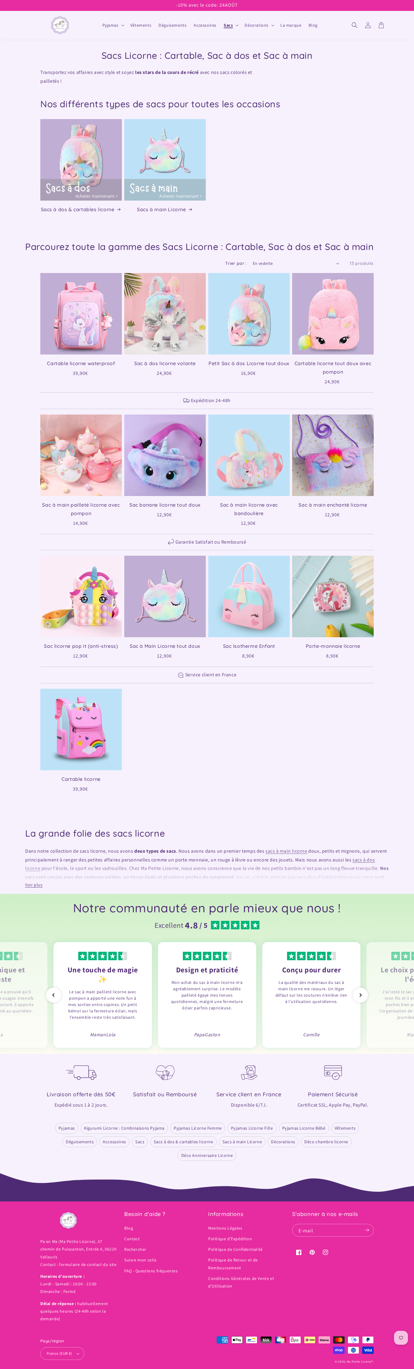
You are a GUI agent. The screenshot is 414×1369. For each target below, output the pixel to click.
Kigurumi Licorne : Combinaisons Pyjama (124, 1128)
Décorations (283, 1141)
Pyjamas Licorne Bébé (304, 1128)
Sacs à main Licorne (161, 209)
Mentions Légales (225, 1228)
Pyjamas (66, 1128)
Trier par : (235, 263)
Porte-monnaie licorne (333, 646)
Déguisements (80, 1141)
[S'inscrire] (366, 1230)
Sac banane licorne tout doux (165, 505)
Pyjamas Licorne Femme (198, 1128)
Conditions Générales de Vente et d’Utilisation (241, 1282)
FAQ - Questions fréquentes (151, 1271)
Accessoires (114, 1141)
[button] (113, 25)
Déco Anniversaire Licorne (207, 1155)
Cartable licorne (81, 779)
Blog (128, 1228)
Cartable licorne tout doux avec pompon (333, 367)
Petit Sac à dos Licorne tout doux (249, 363)
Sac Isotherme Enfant (249, 646)
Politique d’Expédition (230, 1238)
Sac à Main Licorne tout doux (165, 646)
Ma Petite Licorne (359, 1362)
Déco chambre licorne (326, 1141)
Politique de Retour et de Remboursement (233, 1263)
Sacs (139, 1141)
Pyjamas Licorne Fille (252, 1128)
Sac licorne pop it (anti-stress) (81, 646)
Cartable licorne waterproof (81, 363)
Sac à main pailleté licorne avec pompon (81, 509)
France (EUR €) (59, 1353)
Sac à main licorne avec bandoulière (249, 509)
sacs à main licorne (286, 851)
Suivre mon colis (140, 1260)
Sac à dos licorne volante (165, 363)
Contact (132, 1238)
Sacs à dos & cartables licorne (78, 209)
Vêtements (345, 1128)
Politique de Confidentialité (235, 1249)
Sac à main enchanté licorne (333, 505)
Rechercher (135, 1249)
